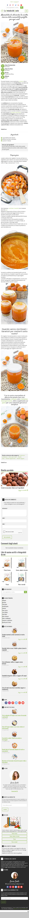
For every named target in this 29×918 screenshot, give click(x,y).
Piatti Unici (4, 614)
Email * (3, 524)
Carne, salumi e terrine (14, 836)
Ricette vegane (20, 458)
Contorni (4, 608)
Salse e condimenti (6, 618)
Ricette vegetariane (11, 458)
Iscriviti (5, 809)
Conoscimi (13, 791)
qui (6, 210)
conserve (21, 81)
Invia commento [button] (7, 537)
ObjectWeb (15, 908)
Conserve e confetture (7, 620)
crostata (13, 399)
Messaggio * (5, 508)
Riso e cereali (14, 842)
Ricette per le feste (6, 622)
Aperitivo (4, 602)
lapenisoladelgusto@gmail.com (15, 884)
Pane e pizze (5, 610)
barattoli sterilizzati (16, 112)
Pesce (14, 839)
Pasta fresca (14, 833)
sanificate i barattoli (14, 208)
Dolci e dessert (5, 616)
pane (4, 403)
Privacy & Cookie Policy (23, 908)
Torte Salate (5, 612)
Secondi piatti (5, 606)
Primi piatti (4, 604)
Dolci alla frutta (12, 457)
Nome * (3, 518)
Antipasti (4, 600)
